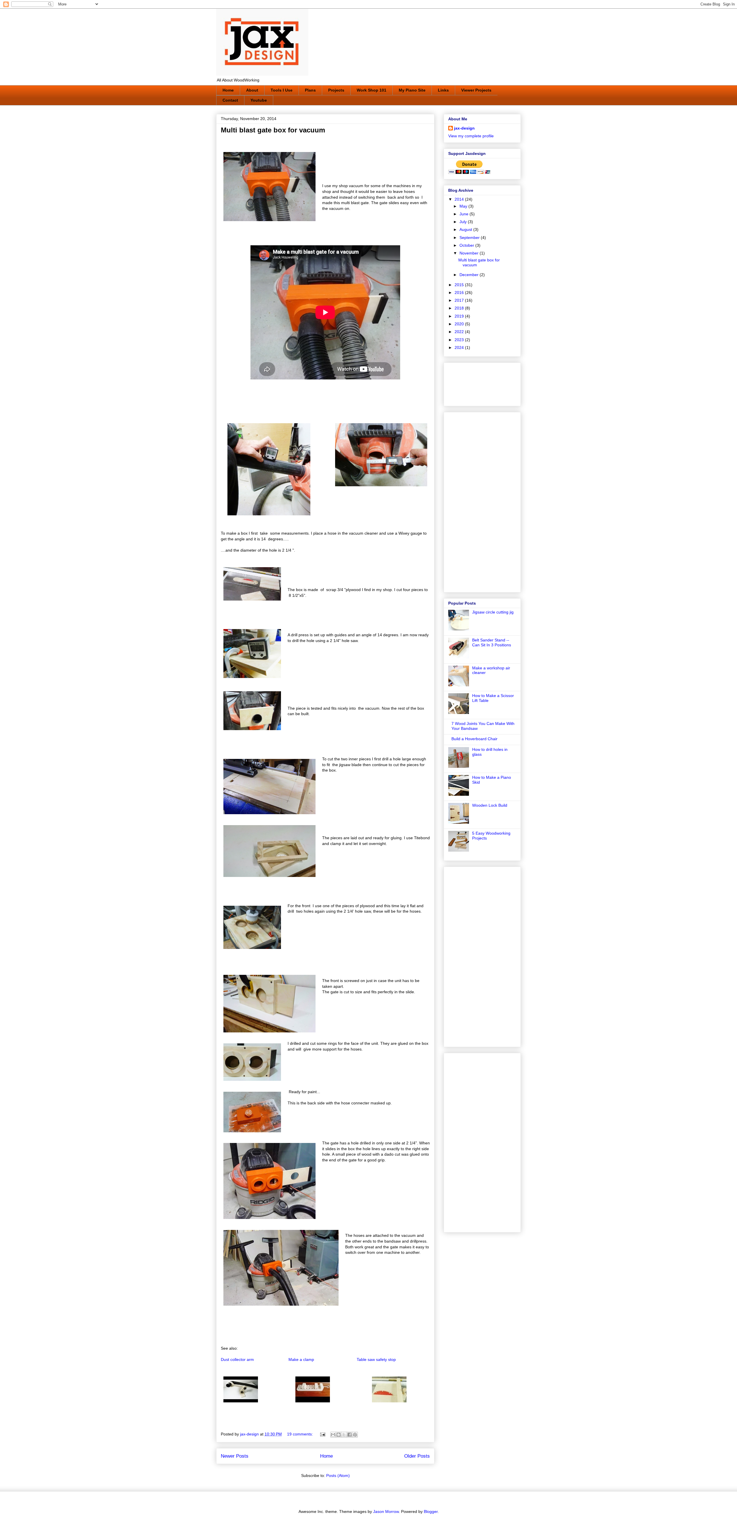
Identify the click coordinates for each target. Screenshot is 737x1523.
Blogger (431, 1511)
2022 (460, 331)
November (469, 253)
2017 (460, 300)
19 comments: (300, 1434)
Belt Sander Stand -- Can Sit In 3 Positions (491, 642)
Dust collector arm (237, 1359)
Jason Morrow (386, 1511)
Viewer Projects (476, 90)
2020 (460, 324)
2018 (460, 308)
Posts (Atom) (338, 1475)
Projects (336, 90)
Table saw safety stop (376, 1359)
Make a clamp (301, 1359)
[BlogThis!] (338, 1434)
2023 (460, 339)
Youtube (258, 100)
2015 (460, 284)
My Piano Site (412, 90)
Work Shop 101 (371, 90)
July (463, 221)
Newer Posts (234, 1456)
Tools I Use (281, 90)
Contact (230, 100)
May (463, 206)
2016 (460, 292)
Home (228, 90)
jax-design (464, 128)
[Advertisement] (466, 383)
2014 (460, 199)
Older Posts (417, 1456)
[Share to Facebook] (349, 1434)
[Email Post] (322, 1434)
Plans (310, 90)
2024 (460, 347)
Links (443, 90)
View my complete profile (471, 136)
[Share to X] (344, 1434)
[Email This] (333, 1434)
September (470, 237)
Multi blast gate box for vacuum (273, 130)
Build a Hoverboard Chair (474, 738)
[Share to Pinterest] (355, 1434)
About (252, 90)
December (469, 274)
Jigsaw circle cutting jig (493, 612)
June (464, 214)
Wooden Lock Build (489, 805)
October (467, 245)
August (466, 229)
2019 (460, 316)
